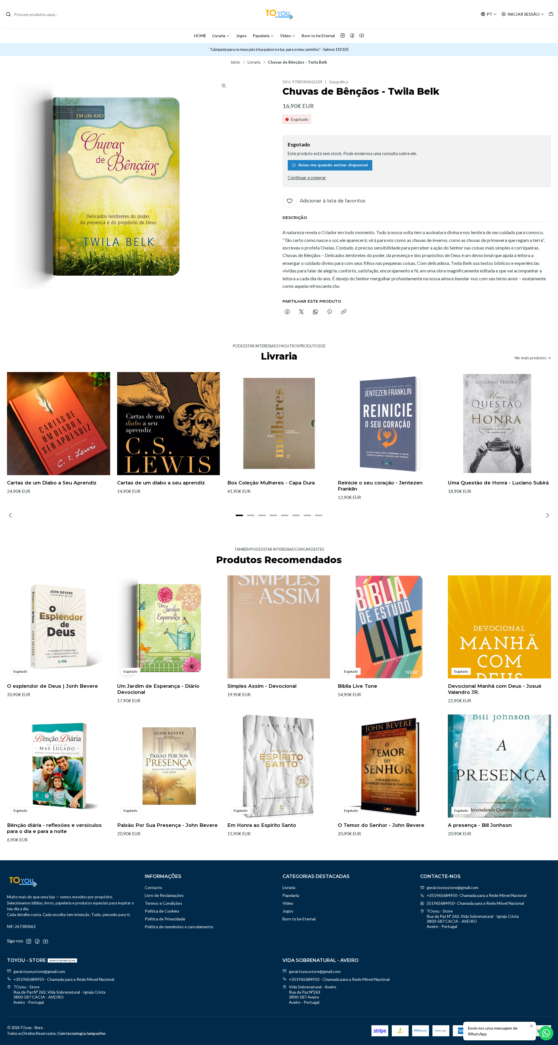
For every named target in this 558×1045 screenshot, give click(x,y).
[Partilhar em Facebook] (287, 312)
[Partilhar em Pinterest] (330, 312)
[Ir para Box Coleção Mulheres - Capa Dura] (278, 423)
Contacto (153, 887)
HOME (200, 35)
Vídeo (285, 35)
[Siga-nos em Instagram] (342, 35)
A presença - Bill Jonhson (480, 825)
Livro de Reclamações (164, 895)
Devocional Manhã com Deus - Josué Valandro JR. (494, 689)
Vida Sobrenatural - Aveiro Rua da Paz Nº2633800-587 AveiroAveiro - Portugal (312, 994)
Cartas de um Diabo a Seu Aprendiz (51, 483)
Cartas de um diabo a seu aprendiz (161, 483)
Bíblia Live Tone (357, 686)
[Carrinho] (551, 14)
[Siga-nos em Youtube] (361, 35)
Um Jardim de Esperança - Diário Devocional (158, 689)
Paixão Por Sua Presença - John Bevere (167, 825)
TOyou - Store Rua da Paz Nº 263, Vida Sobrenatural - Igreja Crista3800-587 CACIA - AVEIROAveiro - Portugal (473, 918)
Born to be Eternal (318, 35)
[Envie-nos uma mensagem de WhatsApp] (546, 1033)
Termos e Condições (163, 903)
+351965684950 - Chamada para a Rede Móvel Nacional (63, 979)
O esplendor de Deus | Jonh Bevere (52, 686)
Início (235, 62)
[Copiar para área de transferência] (343, 312)
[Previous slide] (11, 515)
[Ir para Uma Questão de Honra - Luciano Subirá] (499, 423)
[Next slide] (546, 515)
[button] (239, 515)
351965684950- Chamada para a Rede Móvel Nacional (475, 903)
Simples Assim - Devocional (261, 686)
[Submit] (8, 14)
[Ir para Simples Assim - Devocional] (278, 626)
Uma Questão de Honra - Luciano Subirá (498, 483)
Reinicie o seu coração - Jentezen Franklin (380, 486)
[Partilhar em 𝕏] (301, 312)
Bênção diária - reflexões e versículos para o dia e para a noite (54, 828)
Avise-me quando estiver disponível (333, 165)
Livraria (218, 35)
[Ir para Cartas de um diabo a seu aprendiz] (168, 423)
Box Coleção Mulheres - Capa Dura (271, 483)
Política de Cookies (162, 910)
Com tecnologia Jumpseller (81, 1033)
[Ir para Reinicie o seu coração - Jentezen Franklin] (389, 423)
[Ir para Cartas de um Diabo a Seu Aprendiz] (58, 423)
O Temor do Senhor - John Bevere (381, 825)
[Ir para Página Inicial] (279, 14)
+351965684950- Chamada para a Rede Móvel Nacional (477, 895)
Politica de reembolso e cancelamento (179, 926)
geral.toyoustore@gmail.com (452, 887)
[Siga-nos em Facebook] (352, 35)
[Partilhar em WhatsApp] (315, 312)
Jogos (241, 35)
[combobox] (35, 14)
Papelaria (261, 35)
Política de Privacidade (165, 918)
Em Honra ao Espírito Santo (261, 825)
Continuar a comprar (307, 178)
